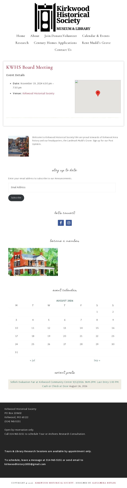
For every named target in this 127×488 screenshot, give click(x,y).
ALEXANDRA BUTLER (104, 483)
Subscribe (16, 198)
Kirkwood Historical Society (63, 17)
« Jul (32, 361)
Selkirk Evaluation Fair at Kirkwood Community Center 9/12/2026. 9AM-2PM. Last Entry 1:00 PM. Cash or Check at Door (64, 384)
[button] (97, 93)
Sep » (97, 361)
